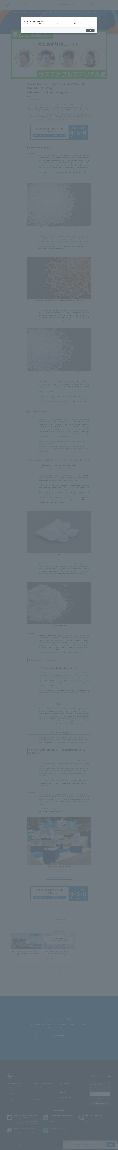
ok (90, 30)
